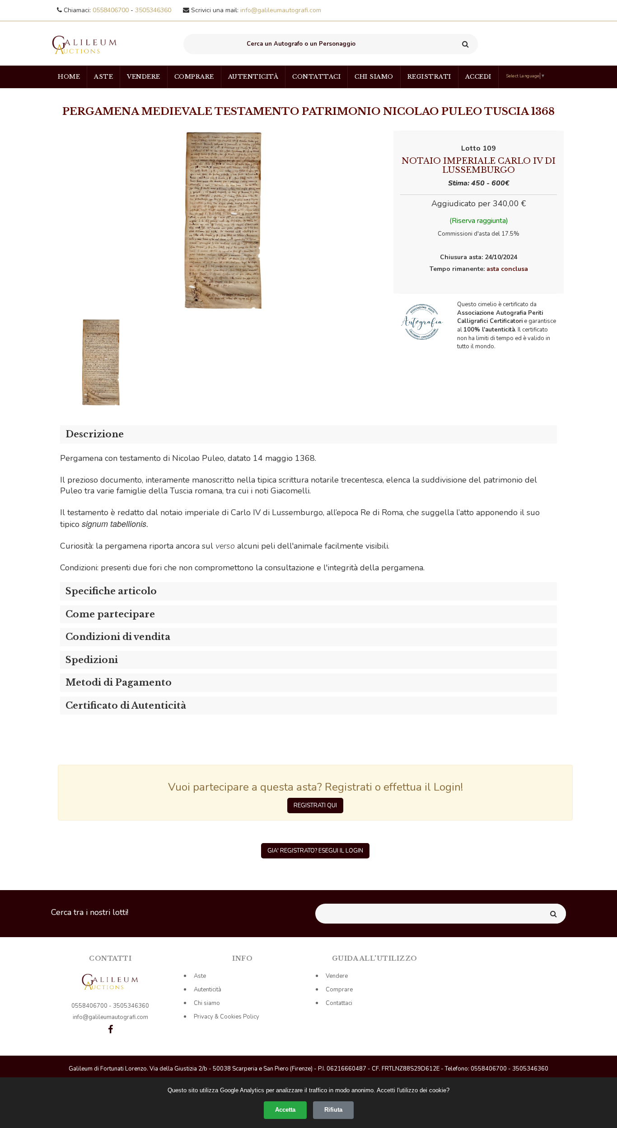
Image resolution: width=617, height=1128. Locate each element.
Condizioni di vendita (117, 636)
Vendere (143, 77)
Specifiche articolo (111, 591)
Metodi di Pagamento (118, 682)
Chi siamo (374, 77)
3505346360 (153, 10)
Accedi (478, 77)
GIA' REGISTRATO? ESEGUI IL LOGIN (315, 851)
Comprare (194, 77)
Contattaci (316, 77)
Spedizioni (91, 659)
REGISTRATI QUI (315, 805)
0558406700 (112, 10)
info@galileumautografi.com (280, 10)
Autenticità (253, 77)
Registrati (429, 77)
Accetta (285, 1109)
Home (69, 77)
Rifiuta (333, 1109)
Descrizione (94, 434)
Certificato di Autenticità (125, 705)
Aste (103, 77)
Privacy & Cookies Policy (226, 1017)
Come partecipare (110, 614)
